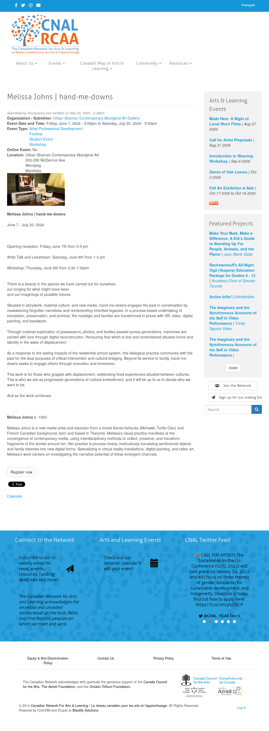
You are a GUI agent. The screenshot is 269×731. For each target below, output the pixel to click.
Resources (179, 63)
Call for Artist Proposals (230, 139)
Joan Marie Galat (238, 254)
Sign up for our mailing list (238, 397)
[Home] (47, 34)
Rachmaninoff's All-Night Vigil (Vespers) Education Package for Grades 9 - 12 (232, 270)
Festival (35, 133)
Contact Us (105, 658)
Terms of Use (221, 658)
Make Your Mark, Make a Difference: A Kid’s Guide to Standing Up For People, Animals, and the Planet (232, 243)
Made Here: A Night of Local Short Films (229, 121)
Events (55, 63)
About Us (25, 63)
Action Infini (220, 296)
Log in (241, 707)
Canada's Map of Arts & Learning (102, 66)
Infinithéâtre (244, 296)
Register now (21, 472)
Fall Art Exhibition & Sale (231, 188)
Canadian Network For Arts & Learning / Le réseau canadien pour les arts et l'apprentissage (99, 705)
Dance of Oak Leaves (228, 171)
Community (147, 63)
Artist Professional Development (55, 128)
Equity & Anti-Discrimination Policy (47, 660)
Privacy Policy (163, 658)
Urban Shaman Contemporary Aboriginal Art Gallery (96, 118)
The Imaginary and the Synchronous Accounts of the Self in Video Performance (233, 315)
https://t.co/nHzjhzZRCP (219, 604)
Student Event (41, 139)
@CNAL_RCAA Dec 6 (221, 615)
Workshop (37, 144)
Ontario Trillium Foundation (110, 686)
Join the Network (237, 385)
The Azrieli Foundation (58, 686)
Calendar (14, 496)
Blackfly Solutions (85, 710)
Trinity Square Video (227, 326)
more (233, 367)
